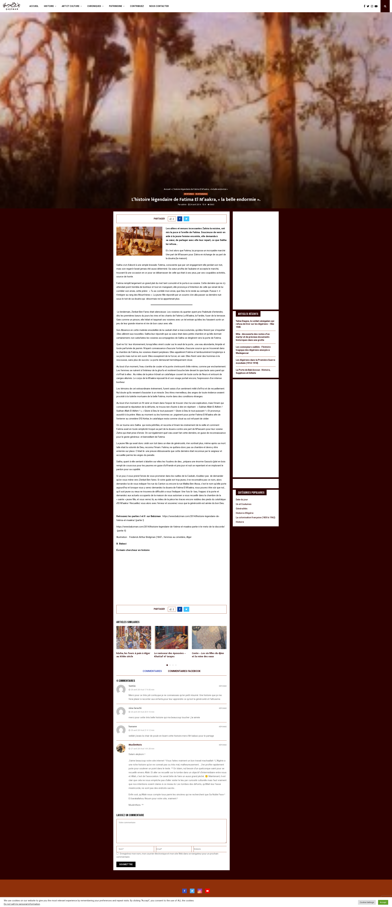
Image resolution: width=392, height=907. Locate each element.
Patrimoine (115, 6)
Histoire (49, 6)
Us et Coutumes (201, 194)
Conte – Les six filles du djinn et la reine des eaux (208, 655)
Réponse (223, 686)
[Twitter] (369, 6)
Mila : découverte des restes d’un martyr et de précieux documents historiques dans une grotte (253, 337)
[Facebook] (365, 6)
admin (184, 204)
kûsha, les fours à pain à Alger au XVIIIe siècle (133, 655)
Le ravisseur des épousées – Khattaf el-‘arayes (170, 655)
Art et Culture (70, 6)
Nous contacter (159, 6)
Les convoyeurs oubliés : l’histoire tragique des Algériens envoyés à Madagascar (253, 350)
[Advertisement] (171, 576)
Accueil (33, 6)
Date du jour (242, 499)
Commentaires (152, 671)
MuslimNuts (135, 744)
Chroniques (94, 6)
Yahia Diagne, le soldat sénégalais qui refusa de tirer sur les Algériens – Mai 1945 (255, 324)
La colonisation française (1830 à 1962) (255, 517)
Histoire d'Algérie (244, 513)
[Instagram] (373, 6)
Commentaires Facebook (184, 671)
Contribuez (137, 6)
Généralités (241, 508)
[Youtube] (377, 6)
